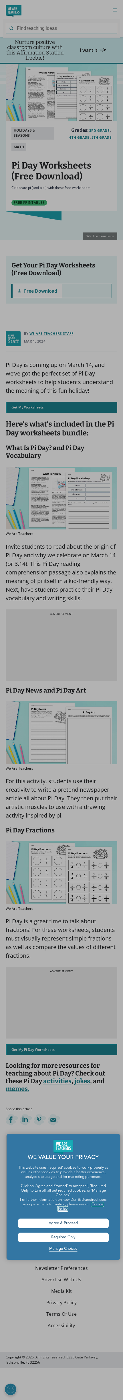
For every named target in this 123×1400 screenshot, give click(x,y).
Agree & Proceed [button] (63, 1223)
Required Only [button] (63, 1237)
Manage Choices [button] (63, 1249)
